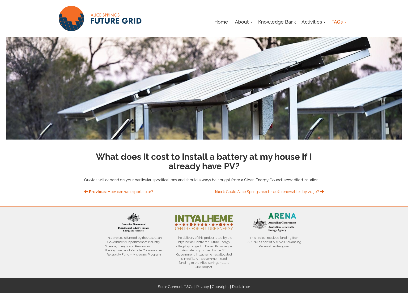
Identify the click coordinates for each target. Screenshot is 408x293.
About (242, 22)
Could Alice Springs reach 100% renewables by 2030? (267, 192)
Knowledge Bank (277, 22)
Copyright (220, 287)
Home (221, 22)
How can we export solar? (121, 192)
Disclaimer (241, 287)
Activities (312, 22)
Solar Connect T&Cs (175, 287)
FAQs (337, 22)
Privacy (202, 287)
